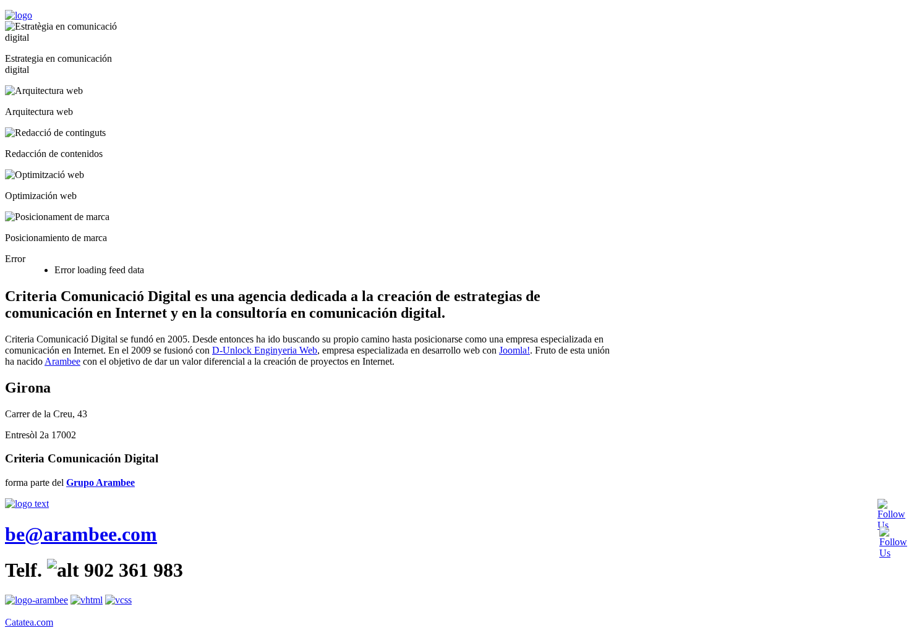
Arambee (62, 361)
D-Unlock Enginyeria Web (264, 350)
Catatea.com (29, 622)
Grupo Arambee (100, 482)
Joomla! (514, 350)
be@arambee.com (81, 534)
